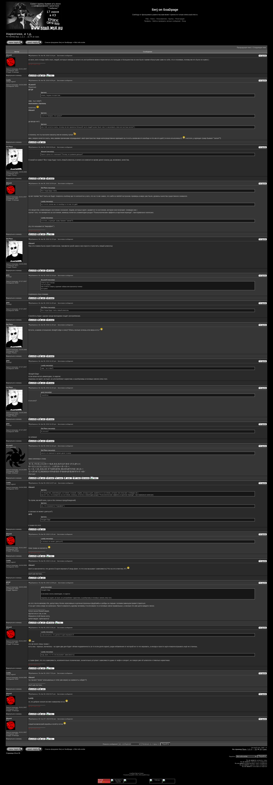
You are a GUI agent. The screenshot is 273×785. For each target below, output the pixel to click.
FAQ (147, 19)
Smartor (141, 773)
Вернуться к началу (13, 75)
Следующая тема (259, 47)
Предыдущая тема (244, 47)
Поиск (152, 19)
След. (37, 36)
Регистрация (179, 19)
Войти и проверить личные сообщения (166, 21)
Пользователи (161, 19)
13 (28, 36)
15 (33, 36)
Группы (171, 19)
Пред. (17, 36)
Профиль (147, 21)
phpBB (132, 775)
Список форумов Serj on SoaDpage (58, 42)
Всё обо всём (80, 42)
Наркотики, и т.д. (19, 34)
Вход (184, 21)
